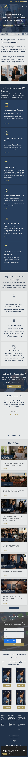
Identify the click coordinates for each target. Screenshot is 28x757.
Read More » (5, 468)
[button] (23, 7)
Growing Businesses (11, 719)
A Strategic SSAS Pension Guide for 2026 (12, 571)
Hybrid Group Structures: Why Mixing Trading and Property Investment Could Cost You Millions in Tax (13, 518)
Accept (5, 753)
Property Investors (11, 717)
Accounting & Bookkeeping (22, 717)
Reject (10, 753)
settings (12, 751)
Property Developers (11, 718)
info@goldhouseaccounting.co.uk (14, 735)
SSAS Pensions (20, 723)
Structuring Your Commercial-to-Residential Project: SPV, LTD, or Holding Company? (13, 598)
